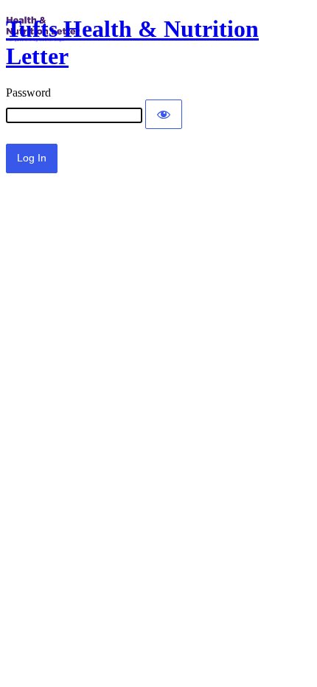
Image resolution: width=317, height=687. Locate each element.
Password (28, 92)
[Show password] (163, 114)
